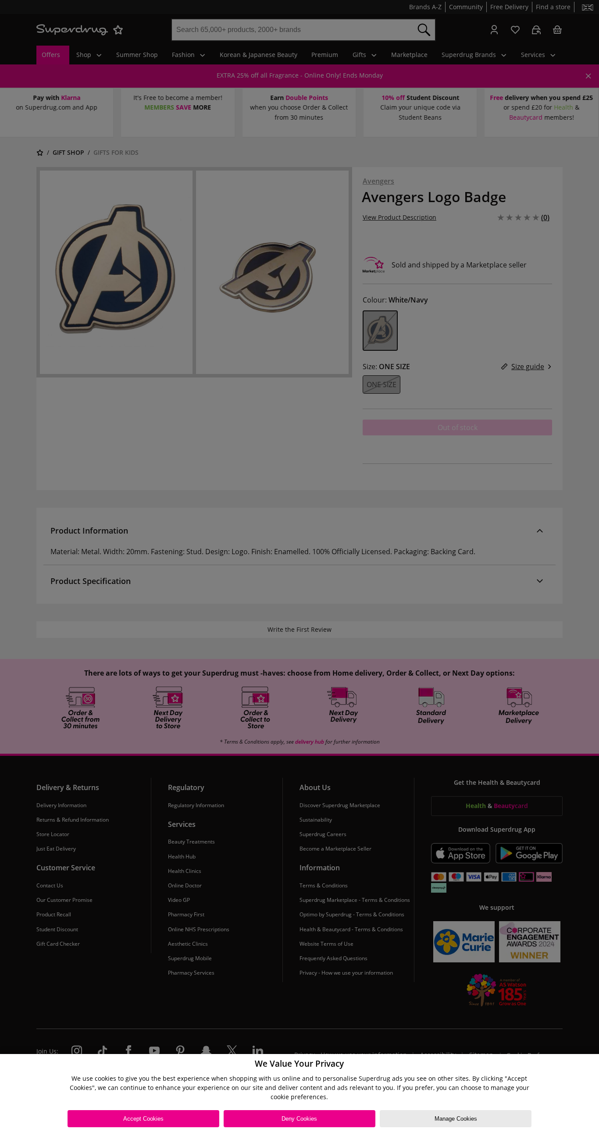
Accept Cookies (143, 1118)
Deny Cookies (299, 1118)
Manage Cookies (456, 1118)
